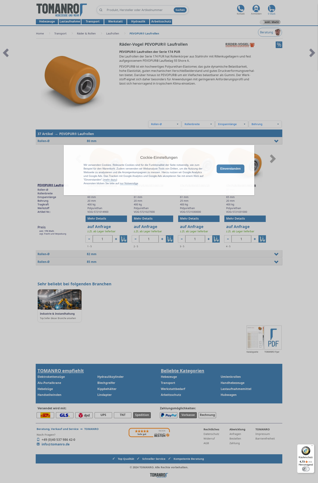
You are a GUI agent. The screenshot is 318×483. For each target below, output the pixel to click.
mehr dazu (110, 179)
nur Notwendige (129, 183)
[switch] (306, 469)
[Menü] (312, 446)
